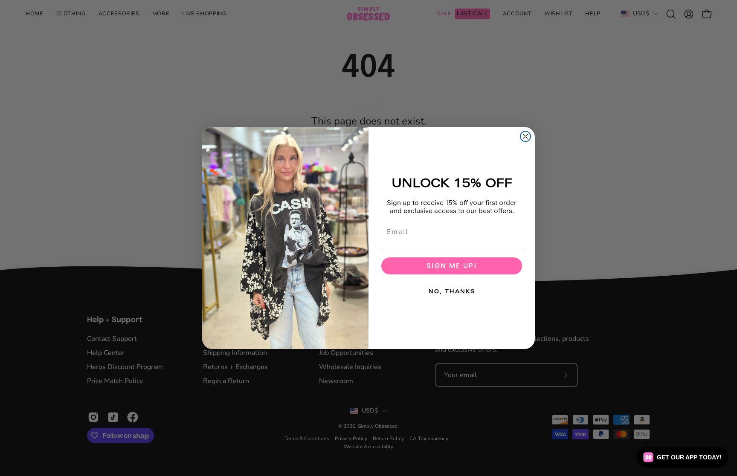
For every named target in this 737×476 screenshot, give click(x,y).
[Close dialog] (525, 136)
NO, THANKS (452, 291)
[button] (682, 457)
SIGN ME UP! (452, 266)
